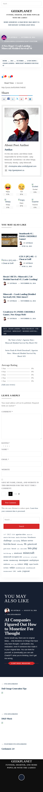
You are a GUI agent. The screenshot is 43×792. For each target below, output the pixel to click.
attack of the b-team (9, 537)
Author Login (24, 25)
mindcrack (18, 553)
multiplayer (34, 560)
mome (6, 560)
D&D (30, 22)
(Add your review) (8, 385)
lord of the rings (7, 553)
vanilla (19, 571)
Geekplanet (21, 11)
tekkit (12, 567)
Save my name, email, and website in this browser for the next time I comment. (20, 485)
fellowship (20, 544)
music (12, 564)
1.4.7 (5, 534)
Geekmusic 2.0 (14, 22)
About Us (35, 22)
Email (5, 459)
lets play (7, 331)
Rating (6, 443)
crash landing (14, 329)
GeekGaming (9, 41)
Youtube (34, 41)
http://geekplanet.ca (16, 170)
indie (18, 548)
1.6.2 (9, 534)
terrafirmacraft (30, 568)
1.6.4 (13, 534)
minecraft (17, 331)
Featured (8, 744)
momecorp (13, 560)
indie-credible (23, 548)
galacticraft (32, 544)
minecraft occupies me (13, 557)
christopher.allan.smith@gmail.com (22, 166)
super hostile (33, 564)
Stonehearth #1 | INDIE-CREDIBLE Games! (28, 236)
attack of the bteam (21, 537)
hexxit (14, 549)
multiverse (7, 564)
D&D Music (24, 22)
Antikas (13, 37)
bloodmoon (32, 537)
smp (5, 334)
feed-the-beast (28, 329)
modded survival (30, 331)
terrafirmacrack (20, 568)
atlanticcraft (29, 534)
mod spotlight (34, 557)
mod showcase (26, 557)
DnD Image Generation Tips (14, 688)
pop (15, 564)
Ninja (33, 25)
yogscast (26, 571)
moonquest (23, 560)
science (20, 564)
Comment (7, 412)
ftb (37, 329)
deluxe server (27, 540)
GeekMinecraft (23, 41)
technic (6, 568)
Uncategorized (14, 614)
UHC (14, 571)
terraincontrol (8, 571)
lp (12, 553)
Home (6, 22)
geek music (7, 548)
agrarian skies (21, 534)
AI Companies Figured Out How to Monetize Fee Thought (20, 626)
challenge (8, 540)
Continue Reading (20, 663)
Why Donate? (13, 25)
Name (5, 449)
